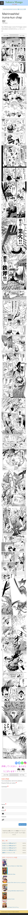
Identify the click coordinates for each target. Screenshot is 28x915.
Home (4, 9)
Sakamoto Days (11, 874)
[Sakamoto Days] (5, 874)
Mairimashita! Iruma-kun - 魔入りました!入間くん (17, 9)
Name (3, 804)
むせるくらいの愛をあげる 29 (9, 850)
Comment (4, 786)
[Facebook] (16, 763)
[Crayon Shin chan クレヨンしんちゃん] (4, 882)
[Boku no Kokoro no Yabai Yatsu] (4, 866)
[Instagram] (25, 763)
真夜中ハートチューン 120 (8, 852)
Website (3, 816)
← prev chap (5, 35)
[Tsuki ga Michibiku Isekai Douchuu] (4, 890)
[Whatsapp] (22, 763)
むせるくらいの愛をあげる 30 (9, 848)
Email (3, 810)
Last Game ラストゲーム (13, 907)
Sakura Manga (14, 2)
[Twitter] (19, 763)
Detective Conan (10, 899)
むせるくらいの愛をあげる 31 (9, 845)
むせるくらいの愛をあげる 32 (9, 843)
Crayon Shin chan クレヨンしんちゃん (16, 882)
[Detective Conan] (4, 899)
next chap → (22, 35)
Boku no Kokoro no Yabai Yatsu (14, 866)
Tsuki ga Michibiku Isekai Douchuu (15, 890)
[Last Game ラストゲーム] (4, 907)
